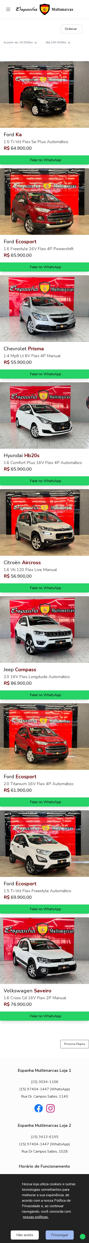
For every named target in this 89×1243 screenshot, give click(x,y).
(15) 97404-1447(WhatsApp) (44, 1089)
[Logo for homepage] (44, 9)
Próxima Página (74, 1044)
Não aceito (24, 1235)
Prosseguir (59, 1235)
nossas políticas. (36, 1216)
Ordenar (71, 29)
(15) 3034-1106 (44, 1081)
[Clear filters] (35, 43)
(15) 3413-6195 (44, 1136)
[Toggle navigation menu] (8, 9)
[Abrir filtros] (87, 29)
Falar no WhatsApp (45, 160)
